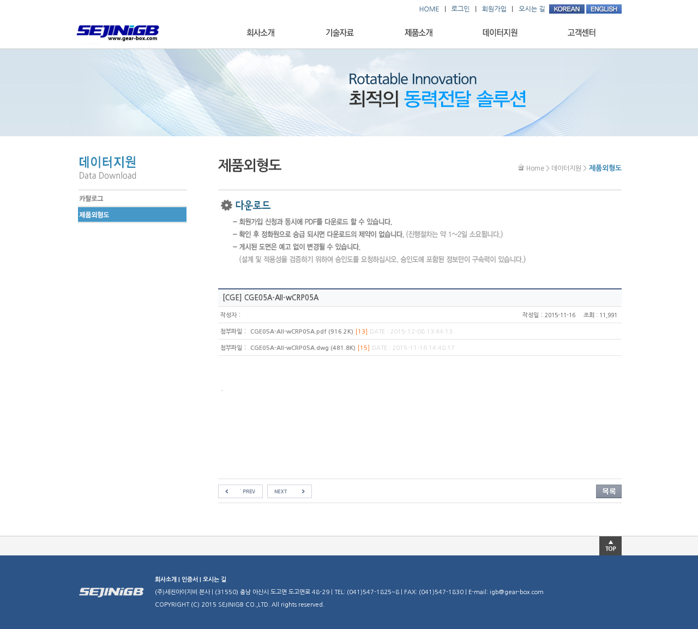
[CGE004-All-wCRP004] (289, 490)
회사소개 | (168, 580)
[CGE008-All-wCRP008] (240, 490)
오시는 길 (214, 580)
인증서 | (192, 580)
